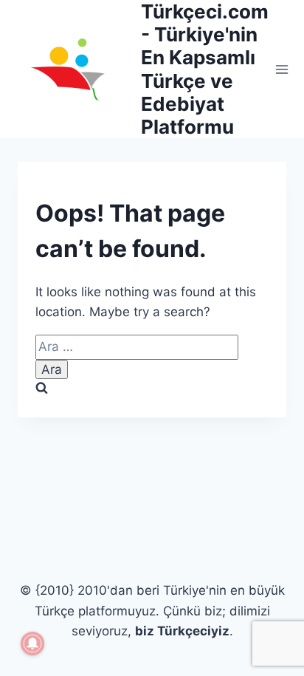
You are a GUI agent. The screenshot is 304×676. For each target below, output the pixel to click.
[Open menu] (282, 69)
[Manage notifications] (32, 643)
